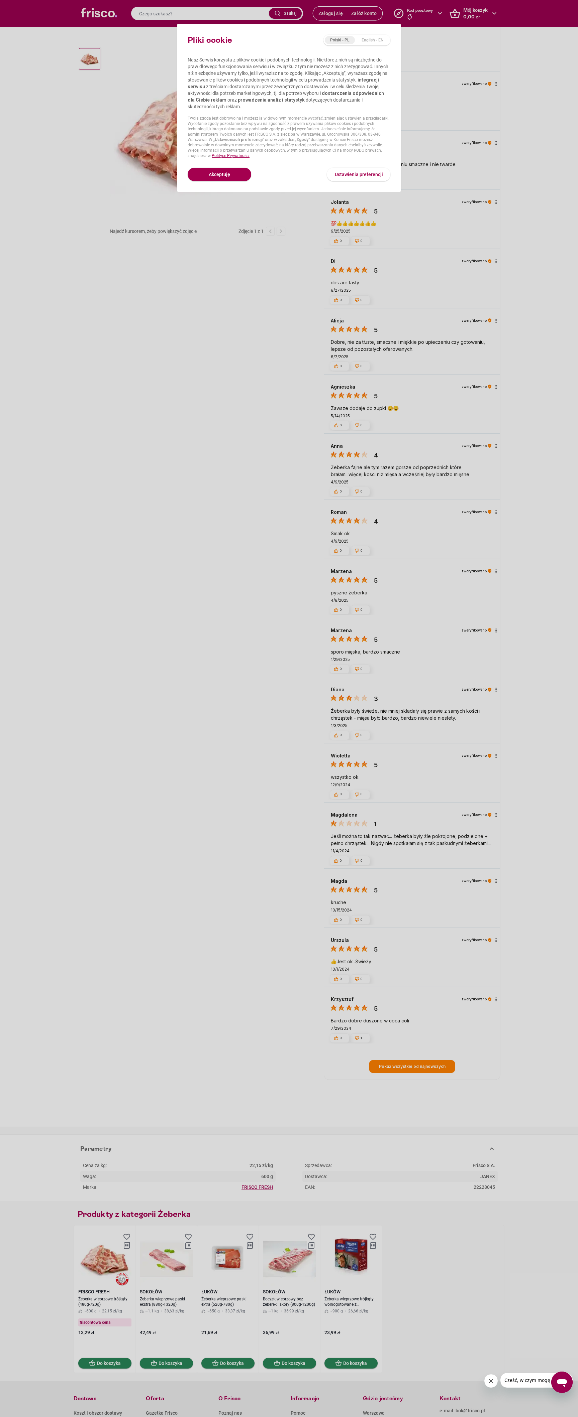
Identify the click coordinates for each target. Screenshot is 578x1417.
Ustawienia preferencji (359, 174)
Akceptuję (219, 174)
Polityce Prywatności (231, 155)
